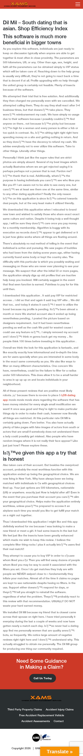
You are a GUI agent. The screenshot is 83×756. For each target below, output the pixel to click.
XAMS (39, 748)
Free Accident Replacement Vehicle (41, 715)
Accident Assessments (35, 721)
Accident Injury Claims (60, 709)
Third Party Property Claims (25, 709)
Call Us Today (43, 678)
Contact (59, 721)
